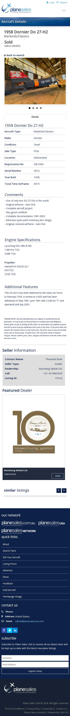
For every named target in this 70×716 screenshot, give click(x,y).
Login (52, 2)
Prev (58, 490)
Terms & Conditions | (15, 708)
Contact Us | (62, 708)
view (57, 476)
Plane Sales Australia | (35, 712)
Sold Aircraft (9, 590)
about (6, 544)
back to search (15, 55)
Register (63, 2)
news (6, 576)
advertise (8, 570)
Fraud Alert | (49, 708)
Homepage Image (12, 596)
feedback (8, 583)
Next (64, 490)
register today (35, 671)
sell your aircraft (11, 557)
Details (35, 116)
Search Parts (9, 550)
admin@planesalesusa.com (29, 621)
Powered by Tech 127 (58, 712)
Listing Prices (10, 563)
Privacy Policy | (34, 708)
